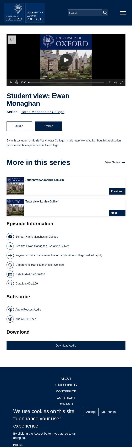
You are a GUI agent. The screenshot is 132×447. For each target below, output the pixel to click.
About (66, 378)
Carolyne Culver (59, 246)
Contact (66, 404)
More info (18, 445)
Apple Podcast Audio (28, 309)
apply (98, 255)
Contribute (66, 391)
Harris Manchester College (42, 112)
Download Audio (66, 345)
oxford (90, 255)
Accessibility (66, 385)
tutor (32, 255)
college (79, 255)
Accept (91, 412)
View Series (112, 162)
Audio (19, 126)
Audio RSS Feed (25, 319)
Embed (48, 126)
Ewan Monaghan (36, 246)
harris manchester (48, 255)
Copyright (66, 397)
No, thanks (108, 412)
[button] (66, 60)
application (67, 255)
